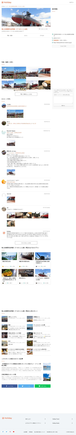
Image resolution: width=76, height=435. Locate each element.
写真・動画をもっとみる (26, 94)
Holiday (6, 2)
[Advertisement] (26, 49)
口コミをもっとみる (26, 243)
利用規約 (31, 431)
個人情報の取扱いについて (39, 431)
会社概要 (25, 431)
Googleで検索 (63, 46)
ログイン (71, 2)
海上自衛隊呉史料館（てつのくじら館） (15, 29)
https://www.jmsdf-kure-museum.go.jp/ (63, 42)
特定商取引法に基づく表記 (52, 431)
